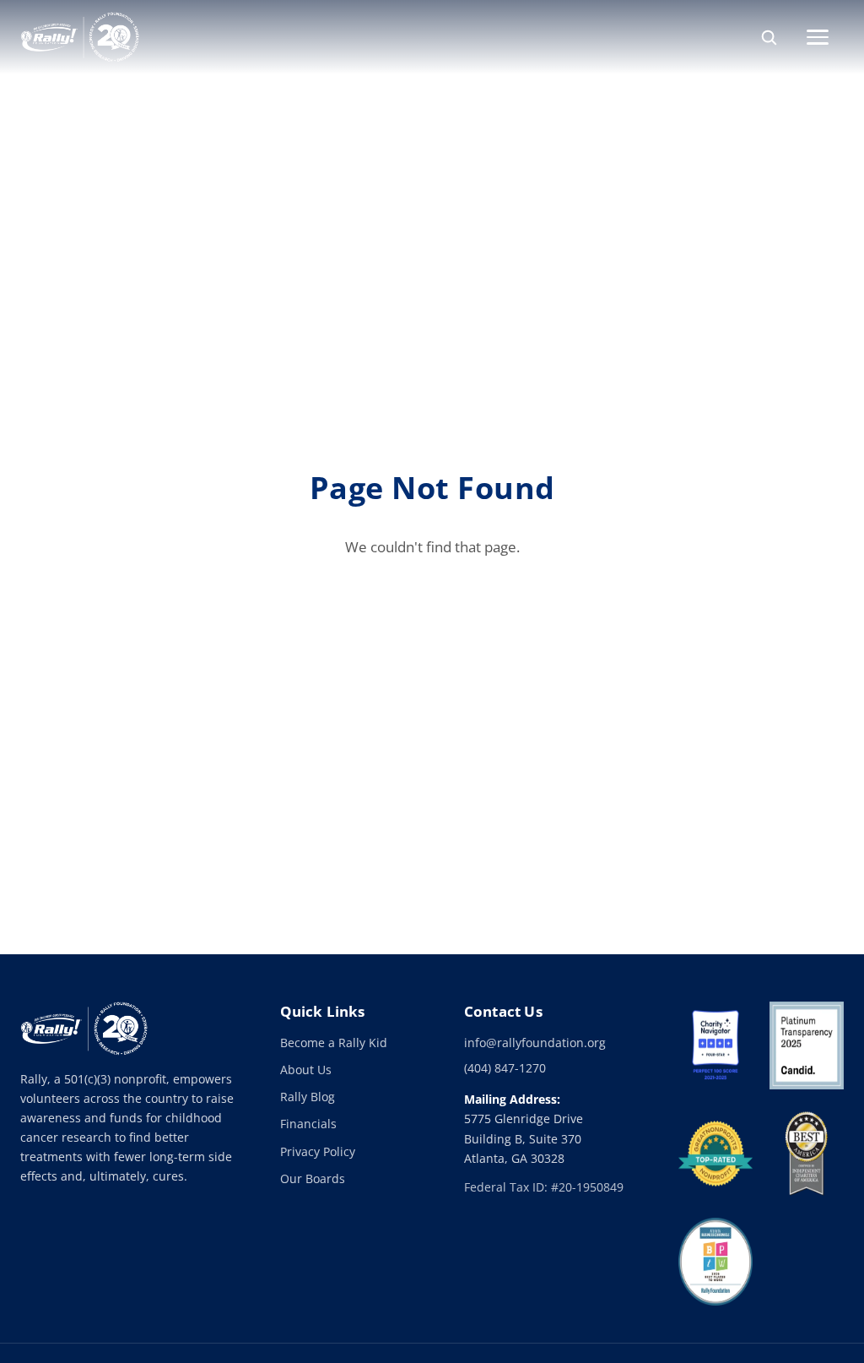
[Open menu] (825, 37)
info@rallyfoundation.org (535, 1042)
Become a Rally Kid (333, 1042)
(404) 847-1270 (505, 1068)
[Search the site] (768, 37)
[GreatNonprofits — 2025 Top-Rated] (715, 1153)
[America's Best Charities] (807, 1153)
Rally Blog (307, 1097)
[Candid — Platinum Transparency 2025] (807, 1045)
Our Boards (312, 1178)
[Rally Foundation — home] (79, 37)
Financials (308, 1124)
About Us (306, 1070)
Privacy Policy (317, 1151)
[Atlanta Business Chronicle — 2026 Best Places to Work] (715, 1262)
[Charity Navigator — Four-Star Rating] (715, 1045)
